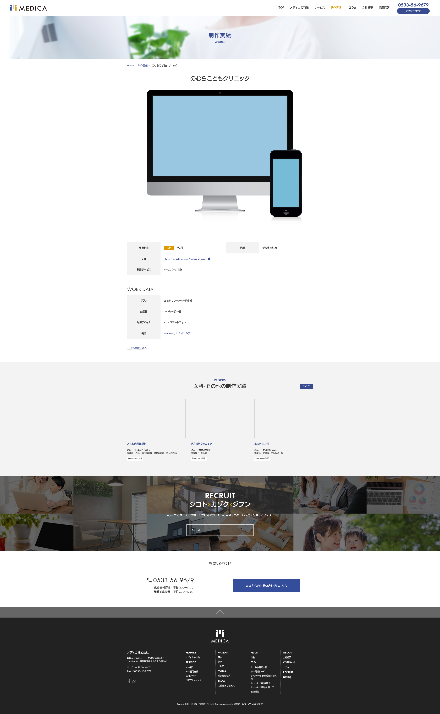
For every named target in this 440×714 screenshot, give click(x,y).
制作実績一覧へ (138, 348)
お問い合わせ (413, 11)
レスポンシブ (183, 333)
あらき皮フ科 (261, 443)
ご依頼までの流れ (226, 685)
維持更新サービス (259, 671)
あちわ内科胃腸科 (136, 443)
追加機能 (255, 691)
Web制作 (190, 667)
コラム (352, 7)
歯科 (220, 661)
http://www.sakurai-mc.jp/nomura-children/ (185, 258)
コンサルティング (193, 680)
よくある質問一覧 (259, 667)
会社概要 (367, 7)
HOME (130, 65)
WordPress (169, 333)
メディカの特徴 (299, 7)
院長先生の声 (224, 675)
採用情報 (383, 7)
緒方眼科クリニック (201, 443)
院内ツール (191, 675)
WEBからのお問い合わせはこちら (266, 586)
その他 (221, 666)
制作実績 (336, 7)
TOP (281, 7)
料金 (253, 657)
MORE (306, 386)
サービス (319, 7)
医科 (220, 657)
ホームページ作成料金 (260, 683)
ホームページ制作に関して (262, 687)
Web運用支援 (192, 671)
